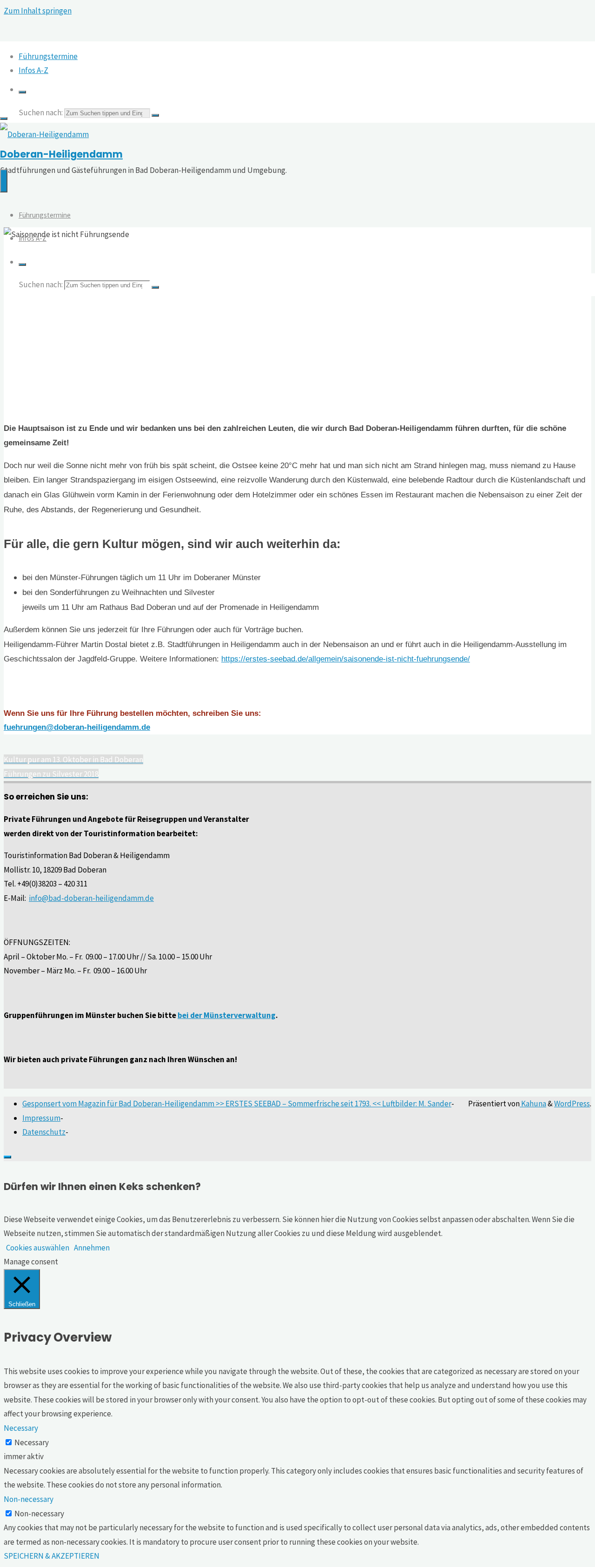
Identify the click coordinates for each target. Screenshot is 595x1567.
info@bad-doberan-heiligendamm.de (91, 898)
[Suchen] (22, 92)
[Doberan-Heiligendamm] (44, 134)
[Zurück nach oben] (7, 1157)
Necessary (31, 1442)
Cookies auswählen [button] (37, 1248)
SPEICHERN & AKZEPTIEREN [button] (51, 1556)
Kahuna (533, 1103)
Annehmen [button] (92, 1248)
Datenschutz (44, 1132)
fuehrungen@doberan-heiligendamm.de (77, 727)
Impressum (41, 1118)
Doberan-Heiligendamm (61, 154)
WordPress (572, 1103)
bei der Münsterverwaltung (227, 1015)
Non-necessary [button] (28, 1499)
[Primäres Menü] (3, 180)
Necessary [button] (21, 1428)
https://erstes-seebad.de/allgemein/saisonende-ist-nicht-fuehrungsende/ (345, 659)
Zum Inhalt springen (38, 11)
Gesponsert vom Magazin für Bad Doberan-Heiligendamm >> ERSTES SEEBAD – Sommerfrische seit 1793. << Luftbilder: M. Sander (236, 1103)
